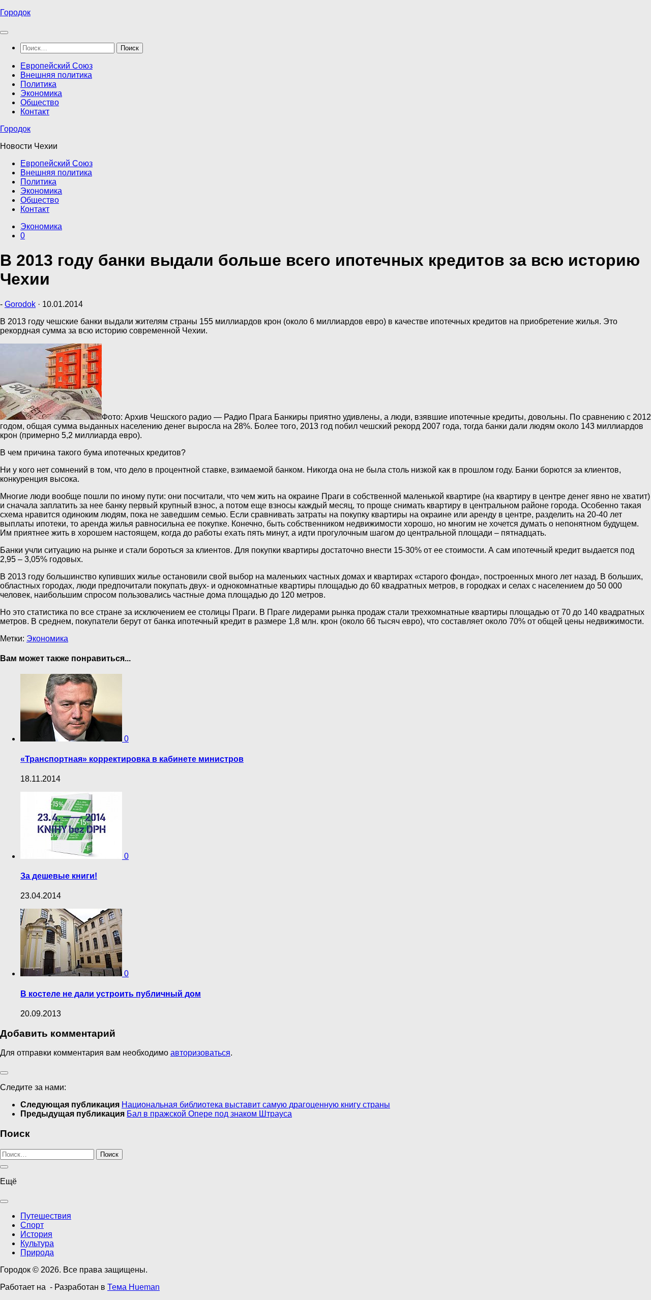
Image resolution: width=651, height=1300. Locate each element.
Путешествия (45, 1216)
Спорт (32, 1225)
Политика (38, 84)
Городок (15, 12)
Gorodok (20, 304)
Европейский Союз (56, 65)
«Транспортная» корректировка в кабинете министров (132, 759)
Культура (37, 1243)
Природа (37, 1252)
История (36, 1234)
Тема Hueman (133, 1287)
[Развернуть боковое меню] (4, 1072)
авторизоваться (200, 1052)
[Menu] (4, 32)
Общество (39, 102)
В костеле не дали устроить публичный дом (110, 993)
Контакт (34, 111)
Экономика (41, 93)
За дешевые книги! (58, 876)
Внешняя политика (56, 75)
